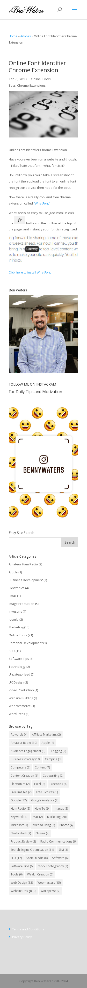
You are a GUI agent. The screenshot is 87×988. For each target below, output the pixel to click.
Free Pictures (47, 792)
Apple (48, 743)
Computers (20, 767)
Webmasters (49, 883)
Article (13, 572)
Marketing (16, 627)
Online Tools (41, 79)
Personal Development (26, 643)
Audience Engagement (28, 751)
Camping (53, 759)
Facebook (58, 784)
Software (60, 858)
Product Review (23, 841)
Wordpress (50, 891)
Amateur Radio (24, 743)
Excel (39, 784)
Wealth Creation (40, 874)
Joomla (14, 619)
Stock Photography (53, 866)
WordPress (17, 714)
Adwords (19, 734)
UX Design (16, 682)
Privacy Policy (22, 937)
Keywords (19, 817)
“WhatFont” (42, 203)
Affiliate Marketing (46, 734)
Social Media (37, 858)
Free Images (21, 792)
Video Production (21, 690)
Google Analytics (44, 800)
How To (42, 808)
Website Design (23, 891)
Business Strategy (25, 759)
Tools (16, 874)
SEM (63, 850)
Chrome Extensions (31, 85)
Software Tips (19, 658)
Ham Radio (20, 808)
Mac (38, 817)
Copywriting (53, 776)
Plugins (42, 833)
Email (12, 595)
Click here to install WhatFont (30, 272)
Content (42, 767)
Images (61, 808)
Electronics (16, 588)
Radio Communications (58, 841)
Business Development (26, 580)
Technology (17, 666)
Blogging (58, 751)
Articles (25, 36)
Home (13, 36)
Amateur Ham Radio (23, 564)
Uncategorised (19, 674)
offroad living (43, 825)
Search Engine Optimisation (32, 850)
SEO (12, 651)
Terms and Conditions (28, 929)
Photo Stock (21, 833)
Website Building (21, 698)
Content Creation (24, 776)
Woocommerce (20, 706)
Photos (66, 825)
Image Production (21, 603)
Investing (15, 611)
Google (19, 800)
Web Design (22, 883)
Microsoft (19, 825)
